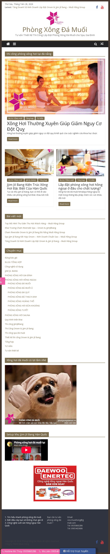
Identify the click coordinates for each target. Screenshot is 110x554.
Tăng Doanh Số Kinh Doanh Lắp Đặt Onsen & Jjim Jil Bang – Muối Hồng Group (48, 7)
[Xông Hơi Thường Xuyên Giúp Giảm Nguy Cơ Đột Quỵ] (55, 60)
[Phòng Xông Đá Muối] (55, 13)
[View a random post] (102, 44)
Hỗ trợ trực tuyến (77, 551)
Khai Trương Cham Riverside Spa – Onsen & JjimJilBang (30, 227)
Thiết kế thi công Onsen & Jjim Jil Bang (23, 337)
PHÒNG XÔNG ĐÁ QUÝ (18, 292)
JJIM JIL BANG (31, 180)
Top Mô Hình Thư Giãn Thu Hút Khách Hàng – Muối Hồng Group (34, 223)
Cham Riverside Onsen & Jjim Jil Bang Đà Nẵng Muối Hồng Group (35, 232)
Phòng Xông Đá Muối (54, 29)
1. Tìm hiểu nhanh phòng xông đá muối (23, 517)
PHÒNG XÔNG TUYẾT (18, 310)
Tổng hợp (30, 118)
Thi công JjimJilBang (14, 324)
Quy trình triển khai (13, 319)
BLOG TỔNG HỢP (15, 118)
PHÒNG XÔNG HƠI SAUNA (17, 315)
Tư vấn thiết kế (12, 350)
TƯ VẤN (40, 118)
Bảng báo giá (11, 257)
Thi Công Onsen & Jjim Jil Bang (19, 328)
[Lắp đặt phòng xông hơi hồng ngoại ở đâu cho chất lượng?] (80, 150)
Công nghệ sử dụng (14, 266)
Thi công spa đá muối (15, 333)
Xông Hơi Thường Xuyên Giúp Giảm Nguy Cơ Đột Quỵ (54, 126)
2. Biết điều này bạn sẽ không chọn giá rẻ (24, 520)
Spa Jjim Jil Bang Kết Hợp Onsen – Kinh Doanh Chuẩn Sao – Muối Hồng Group (41, 236)
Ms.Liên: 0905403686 (53, 551)
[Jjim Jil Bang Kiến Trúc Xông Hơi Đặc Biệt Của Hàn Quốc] (29, 150)
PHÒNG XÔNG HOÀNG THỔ (21, 301)
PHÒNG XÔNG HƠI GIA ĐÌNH (18, 275)
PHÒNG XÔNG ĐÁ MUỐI (19, 283)
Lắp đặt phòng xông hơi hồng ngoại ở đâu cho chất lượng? (80, 186)
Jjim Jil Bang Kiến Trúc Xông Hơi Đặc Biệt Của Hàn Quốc (27, 186)
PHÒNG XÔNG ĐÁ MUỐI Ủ (20, 288)
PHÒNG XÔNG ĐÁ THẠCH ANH (22, 296)
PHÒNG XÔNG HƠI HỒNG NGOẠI (20, 279)
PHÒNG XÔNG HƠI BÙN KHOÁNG (24, 305)
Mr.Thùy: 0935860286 (24, 551)
